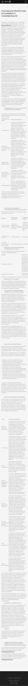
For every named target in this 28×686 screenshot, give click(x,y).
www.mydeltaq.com (6, 25)
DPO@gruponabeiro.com (7, 659)
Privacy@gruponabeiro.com (7, 651)
